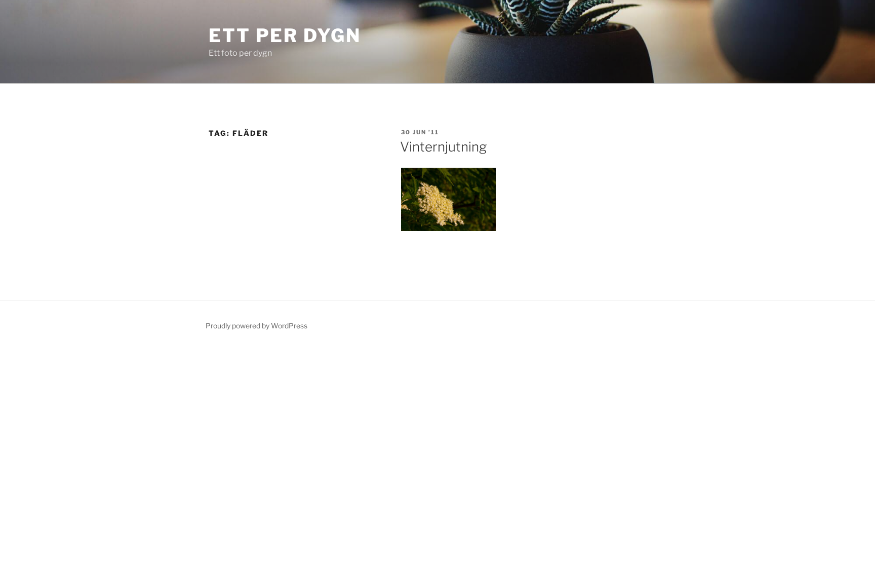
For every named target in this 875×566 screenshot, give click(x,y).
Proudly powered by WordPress (256, 325)
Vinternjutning (443, 147)
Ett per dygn (285, 35)
